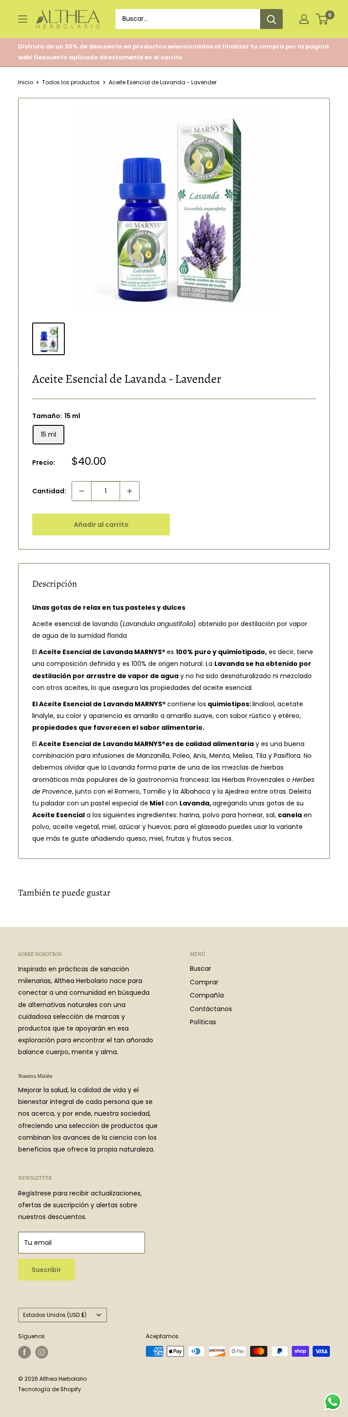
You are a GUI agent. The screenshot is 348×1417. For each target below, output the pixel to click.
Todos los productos (71, 82)
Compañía (207, 995)
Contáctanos (211, 1008)
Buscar (200, 968)
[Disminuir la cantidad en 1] (81, 491)
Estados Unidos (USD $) (55, 1315)
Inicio (25, 82)
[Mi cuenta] (304, 19)
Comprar (204, 982)
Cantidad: (49, 491)
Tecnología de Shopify (49, 1389)
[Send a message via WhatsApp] (332, 1401)
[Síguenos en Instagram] (41, 1352)
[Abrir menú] (22, 19)
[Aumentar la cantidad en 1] (129, 491)
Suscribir (46, 1269)
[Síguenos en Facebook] (24, 1352)
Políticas (203, 1022)
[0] (322, 19)
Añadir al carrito (101, 524)
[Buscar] (271, 19)
